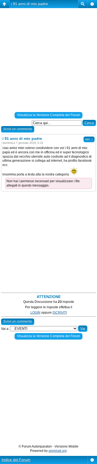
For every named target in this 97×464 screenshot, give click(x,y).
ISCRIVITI (60, 312)
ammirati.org (57, 451)
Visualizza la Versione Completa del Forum (48, 115)
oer (89, 139)
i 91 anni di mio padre (29, 4)
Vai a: (5, 329)
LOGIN (35, 312)
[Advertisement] (48, 61)
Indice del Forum (16, 460)
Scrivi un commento (17, 129)
